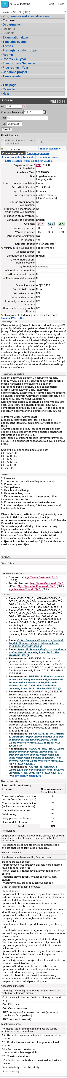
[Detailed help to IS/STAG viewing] (64, 101)
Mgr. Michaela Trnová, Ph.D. (25, 589)
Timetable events (15, 41)
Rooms (8, 54)
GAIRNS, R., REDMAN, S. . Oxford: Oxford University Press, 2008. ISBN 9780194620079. (36, 769)
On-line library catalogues (26, 775)
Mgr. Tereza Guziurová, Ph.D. (41, 577)
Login (52, 3)
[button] (5, 4)
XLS (21, 318)
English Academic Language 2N (49, 150)
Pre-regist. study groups (20, 50)
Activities (8, 557)
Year (3, 123)
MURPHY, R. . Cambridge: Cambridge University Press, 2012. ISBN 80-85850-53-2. (36, 682)
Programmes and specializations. (26, 16)
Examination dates (16, 37)
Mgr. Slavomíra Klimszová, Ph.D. (37, 586)
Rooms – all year (14, 59)
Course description (13, 153)
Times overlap (13, 76)
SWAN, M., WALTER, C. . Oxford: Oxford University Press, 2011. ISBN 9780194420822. (36, 756)
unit (3, 106)
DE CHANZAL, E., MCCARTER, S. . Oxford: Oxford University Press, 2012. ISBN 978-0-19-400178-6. (36, 739)
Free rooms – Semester (19, 63)
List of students (11, 157)
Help (6, 93)
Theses (8, 46)
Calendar (9, 89)
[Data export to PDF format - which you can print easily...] (53, 101)
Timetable (28, 157)
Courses (9, 20)
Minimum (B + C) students (19, 247)
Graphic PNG (9, 318)
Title (3, 117)
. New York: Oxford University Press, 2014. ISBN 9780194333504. (36, 643)
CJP (38, 165)
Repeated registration (22, 235)
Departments (12, 24)
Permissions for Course (38, 160)
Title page (9, 85)
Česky (61, 3)
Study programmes (38, 153)
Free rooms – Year (15, 67)
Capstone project (15, 72)
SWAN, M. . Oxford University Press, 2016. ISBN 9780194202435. (37, 652)
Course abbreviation (12, 112)
